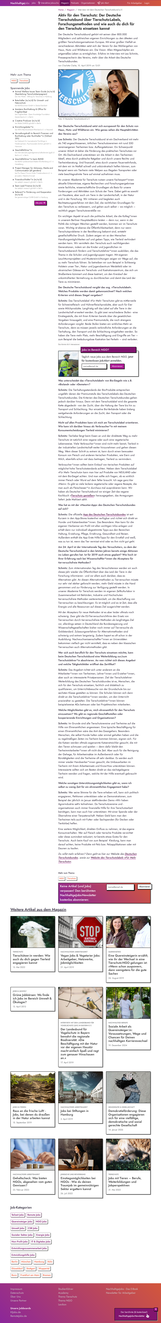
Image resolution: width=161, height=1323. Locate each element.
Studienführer (65, 1289)
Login (146, 3)
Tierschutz (24, 80)
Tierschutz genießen (82, 495)
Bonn (14, 1275)
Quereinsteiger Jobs (22, 1221)
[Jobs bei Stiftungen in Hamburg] (80, 1087)
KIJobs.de (15, 1312)
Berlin (15, 1261)
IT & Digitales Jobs (40, 1241)
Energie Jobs (42, 1235)
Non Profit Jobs (20, 1241)
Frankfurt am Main (30, 1275)
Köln (50, 1261)
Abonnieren (117, 366)
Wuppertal (44, 1268)
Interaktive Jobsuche (49, 2)
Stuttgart (30, 1268)
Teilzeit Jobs (18, 1215)
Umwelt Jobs (18, 1228)
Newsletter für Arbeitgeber (121, 1293)
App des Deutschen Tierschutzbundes (104, 514)
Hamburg (39, 1261)
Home (61, 9)
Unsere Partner (18, 1300)
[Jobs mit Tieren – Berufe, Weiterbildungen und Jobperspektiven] (128, 1154)
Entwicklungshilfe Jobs (23, 1255)
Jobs (34, 2)
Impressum (16, 1289)
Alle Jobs (39, 203)
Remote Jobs (33, 1215)
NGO (14, 80)
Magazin (65, 2)
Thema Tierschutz (67, 1297)
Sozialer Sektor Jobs (22, 1235)
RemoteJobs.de (18, 1316)
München (26, 1261)
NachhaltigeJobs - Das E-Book (122, 1289)
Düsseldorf (17, 1268)
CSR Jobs (32, 1228)
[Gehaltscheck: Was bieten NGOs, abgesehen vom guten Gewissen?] (33, 1154)
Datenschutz (17, 1293)
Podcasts (75, 2)
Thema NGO (65, 1300)
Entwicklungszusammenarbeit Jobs (29, 1248)
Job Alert (104, 2)
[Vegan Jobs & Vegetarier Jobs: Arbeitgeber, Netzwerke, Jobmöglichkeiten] (80, 932)
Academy (63, 1293)
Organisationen (88, 2)
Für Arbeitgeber (134, 3)
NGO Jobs (41, 1221)
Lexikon (62, 1304)
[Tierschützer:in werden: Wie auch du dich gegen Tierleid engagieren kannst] (33, 932)
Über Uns (15, 1297)
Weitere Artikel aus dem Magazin (38, 909)
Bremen (47, 1275)
